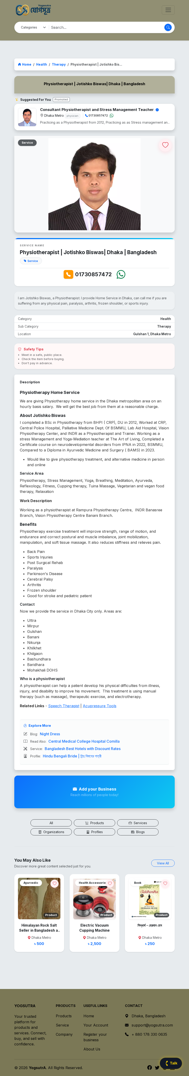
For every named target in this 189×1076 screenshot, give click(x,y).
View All (163, 863)
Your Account (95, 1025)
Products (96, 823)
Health (41, 64)
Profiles (96, 832)
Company (64, 1034)
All (51, 823)
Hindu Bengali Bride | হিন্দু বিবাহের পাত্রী (72, 756)
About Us (91, 1049)
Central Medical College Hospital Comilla (84, 741)
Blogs (140, 832)
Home (26, 64)
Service (62, 1025)
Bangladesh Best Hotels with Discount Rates (83, 748)
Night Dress (50, 734)
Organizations (53, 832)
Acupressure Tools (99, 706)
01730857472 (93, 274)
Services (140, 823)
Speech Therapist (63, 706)
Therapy (59, 64)
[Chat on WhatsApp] (111, 115)
